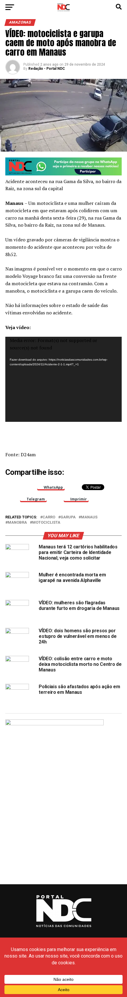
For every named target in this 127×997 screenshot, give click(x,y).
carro (49, 517)
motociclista (46, 523)
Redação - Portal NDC (46, 69)
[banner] (63, 174)
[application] (63, 379)
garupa (68, 517)
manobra (17, 523)
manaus (89, 517)
